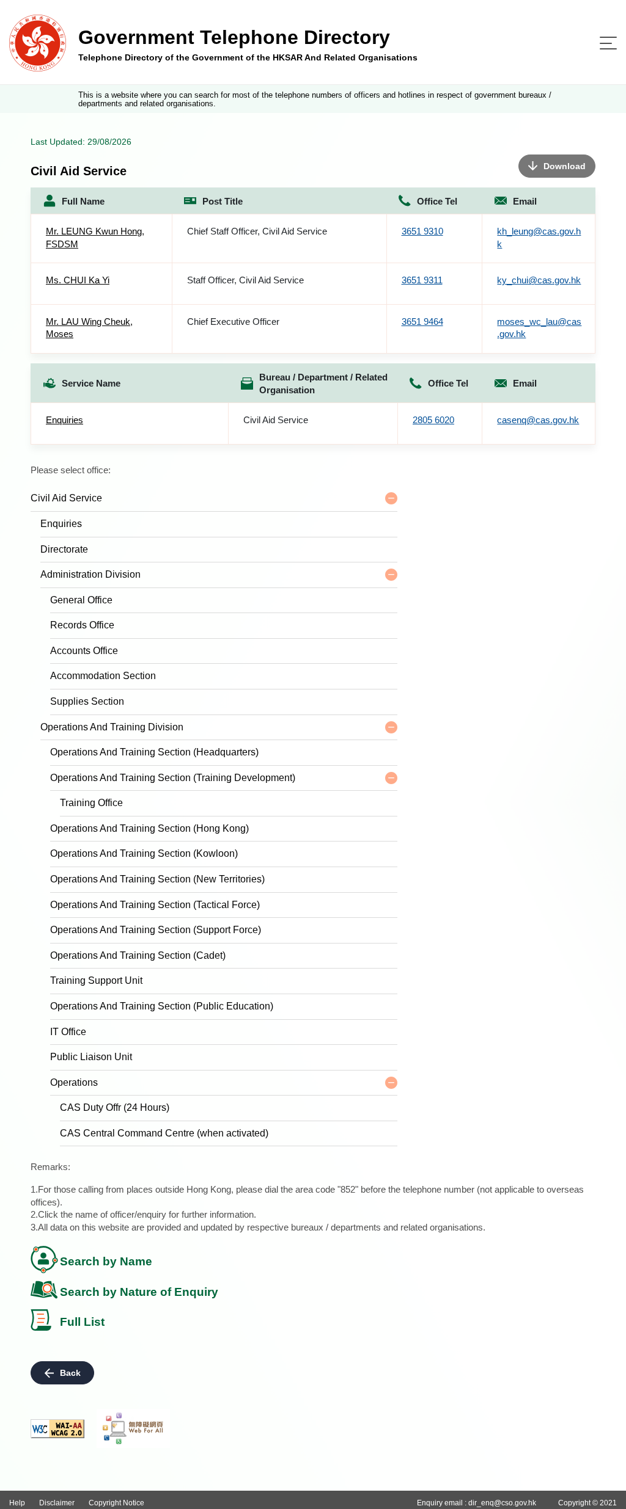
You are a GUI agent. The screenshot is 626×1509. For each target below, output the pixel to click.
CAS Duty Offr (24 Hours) (114, 1107)
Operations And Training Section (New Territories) (157, 879)
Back (70, 1373)
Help (17, 1503)
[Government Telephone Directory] (37, 42)
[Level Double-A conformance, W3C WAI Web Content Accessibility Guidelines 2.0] (57, 1428)
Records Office (82, 625)
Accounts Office (84, 650)
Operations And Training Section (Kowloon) (144, 853)
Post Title (222, 201)
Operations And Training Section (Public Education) (161, 1006)
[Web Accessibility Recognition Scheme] (133, 1428)
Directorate (64, 549)
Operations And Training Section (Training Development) (172, 778)
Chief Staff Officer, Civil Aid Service (257, 231)
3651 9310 (422, 231)
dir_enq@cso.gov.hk (502, 1503)
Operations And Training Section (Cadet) (138, 955)
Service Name (91, 383)
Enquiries (64, 420)
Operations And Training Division (111, 727)
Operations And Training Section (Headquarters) (154, 752)
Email (525, 201)
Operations (74, 1082)
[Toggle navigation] (608, 43)
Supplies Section (87, 701)
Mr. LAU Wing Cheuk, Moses (89, 328)
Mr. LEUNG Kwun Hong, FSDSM (95, 237)
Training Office (91, 803)
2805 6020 (433, 420)
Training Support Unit (96, 980)
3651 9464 (422, 321)
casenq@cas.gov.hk (538, 420)
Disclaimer (57, 1503)
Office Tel (437, 201)
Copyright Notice (116, 1503)
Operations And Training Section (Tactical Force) (155, 905)
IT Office (68, 1032)
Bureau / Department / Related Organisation (323, 383)
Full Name (83, 201)
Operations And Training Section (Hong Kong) (149, 828)
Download (564, 166)
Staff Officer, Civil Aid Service (245, 280)
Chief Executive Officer (233, 321)
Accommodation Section (103, 676)
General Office (81, 600)
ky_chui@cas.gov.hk (539, 280)
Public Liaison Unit (91, 1057)
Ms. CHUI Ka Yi (77, 280)
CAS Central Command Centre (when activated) (164, 1133)
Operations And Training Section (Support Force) (155, 930)
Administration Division (90, 574)
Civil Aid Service (275, 420)
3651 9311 (422, 280)
